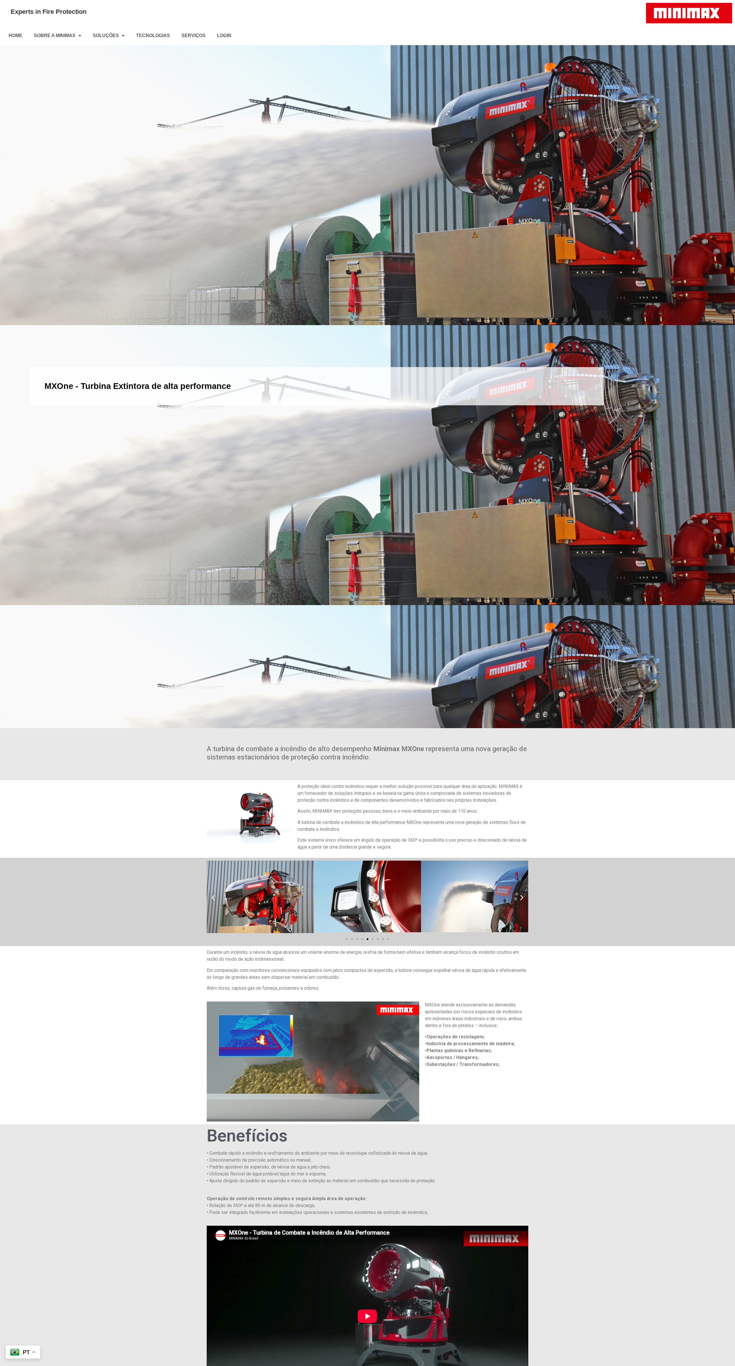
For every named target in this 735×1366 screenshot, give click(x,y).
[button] (213, 897)
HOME (15, 35)
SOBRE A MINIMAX (55, 35)
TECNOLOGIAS (153, 35)
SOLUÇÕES (106, 35)
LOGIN (224, 35)
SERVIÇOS (193, 35)
